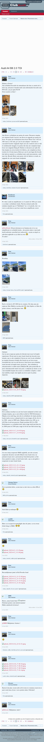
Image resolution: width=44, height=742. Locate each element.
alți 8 (17, 475)
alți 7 (17, 588)
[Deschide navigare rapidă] (41, 18)
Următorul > (30, 72)
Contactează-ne (35, 730)
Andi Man (8, 187)
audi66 (10, 519)
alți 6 (16, 558)
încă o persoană (21, 650)
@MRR (4, 623)
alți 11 (23, 290)
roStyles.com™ (31, 734)
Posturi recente (5, 14)
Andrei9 (13, 475)
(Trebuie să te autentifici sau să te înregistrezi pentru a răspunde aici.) (25, 719)
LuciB (4, 676)
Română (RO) (11, 730)
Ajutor (41, 730)
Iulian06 (8, 395)
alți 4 (19, 187)
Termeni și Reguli (39, 732)
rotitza (4, 121)
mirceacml (9, 438)
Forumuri (5, 11)
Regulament (14, 11)
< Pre (3, 72)
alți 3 (19, 438)
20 (25, 72)
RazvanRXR (17, 290)
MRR (4, 338)
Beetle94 (14, 438)
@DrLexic (5, 710)
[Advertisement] (22, 44)
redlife (12, 558)
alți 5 (16, 676)
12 (20, 72)
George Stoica (10, 290)
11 (18, 72)
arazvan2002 (16, 121)
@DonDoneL (6, 228)
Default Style (4, 730)
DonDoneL (9, 121)
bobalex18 (14, 187)
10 (16, 72)
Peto (9, 76)
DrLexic (13, 588)
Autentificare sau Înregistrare (34, 1)
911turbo (5, 650)
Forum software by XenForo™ (8, 734)
